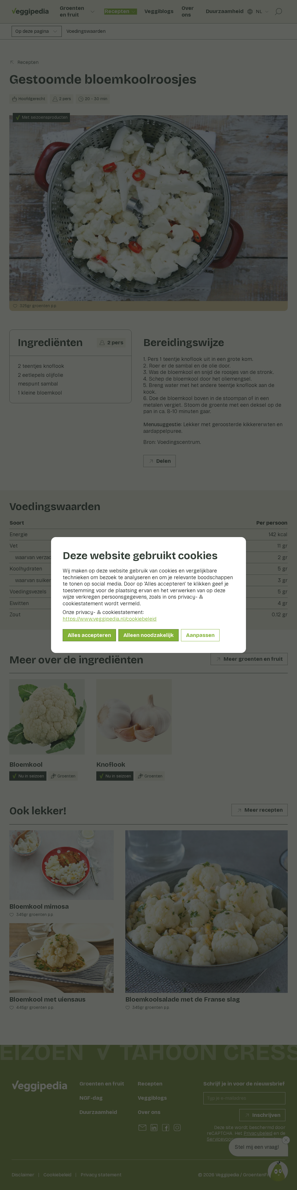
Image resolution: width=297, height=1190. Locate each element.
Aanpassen (200, 635)
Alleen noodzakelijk (148, 635)
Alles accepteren (89, 635)
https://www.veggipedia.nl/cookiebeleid (110, 619)
